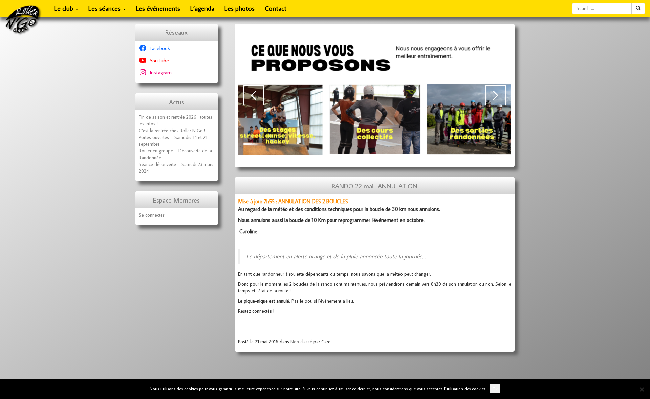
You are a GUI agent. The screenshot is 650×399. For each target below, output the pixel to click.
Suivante (495, 95)
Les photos (239, 8)
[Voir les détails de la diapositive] (375, 95)
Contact (275, 8)
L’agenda (202, 8)
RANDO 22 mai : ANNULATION (374, 186)
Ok (495, 388)
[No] (641, 389)
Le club (64, 8)
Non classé (301, 341)
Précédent (253, 95)
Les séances (105, 8)
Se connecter (151, 215)
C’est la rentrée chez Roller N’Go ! (172, 130)
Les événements (158, 8)
